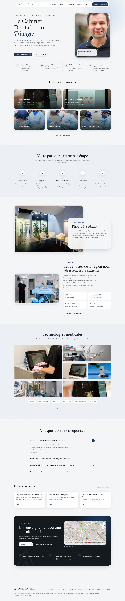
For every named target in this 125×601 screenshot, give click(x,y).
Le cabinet (53, 4)
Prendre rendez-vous (99, 4)
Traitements (58, 589)
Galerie (65, 589)
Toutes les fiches (103, 487)
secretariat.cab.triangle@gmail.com (92, 556)
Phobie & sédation (83, 589)
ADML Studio (29, 595)
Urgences (79, 4)
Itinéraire (67, 546)
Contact (87, 4)
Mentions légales (106, 589)
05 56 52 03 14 (42, 54)
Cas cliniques (70, 4)
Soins (61, 4)
